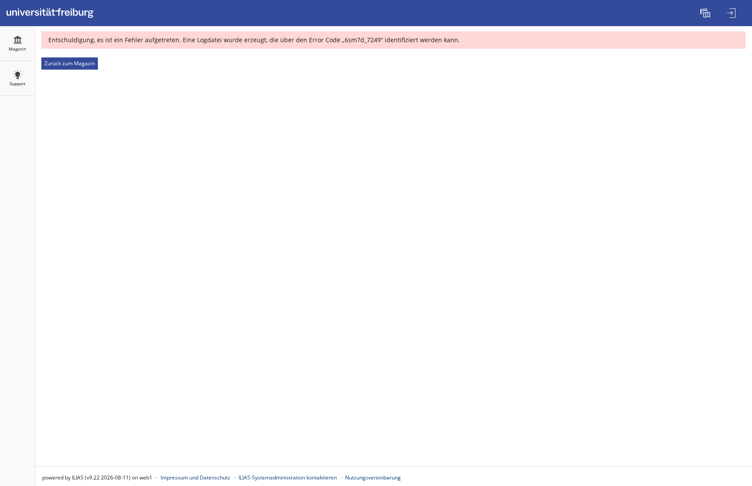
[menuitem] (706, 13)
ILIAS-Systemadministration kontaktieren (287, 477)
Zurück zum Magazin (69, 63)
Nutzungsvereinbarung (373, 477)
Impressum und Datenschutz (195, 477)
